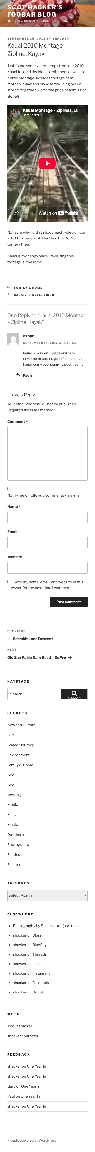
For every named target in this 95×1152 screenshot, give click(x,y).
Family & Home (28, 287)
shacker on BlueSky (30, 945)
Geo (10, 785)
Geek (11, 775)
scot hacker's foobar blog (35, 11)
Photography (18, 845)
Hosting (14, 795)
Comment (17, 421)
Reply (28, 375)
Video (49, 295)
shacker (60, 38)
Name (13, 507)
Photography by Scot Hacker (37, 926)
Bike (11, 735)
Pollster (14, 865)
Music (12, 825)
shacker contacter (22, 1036)
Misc (11, 815)
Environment (18, 755)
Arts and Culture (21, 725)
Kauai (19, 295)
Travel (34, 295)
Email (13, 532)
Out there (15, 835)
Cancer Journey (20, 745)
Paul (11, 1096)
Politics (13, 855)
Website (14, 557)
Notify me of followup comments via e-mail (44, 495)
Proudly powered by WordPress (31, 1140)
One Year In (36, 1066)
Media (12, 805)
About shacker (19, 1026)
